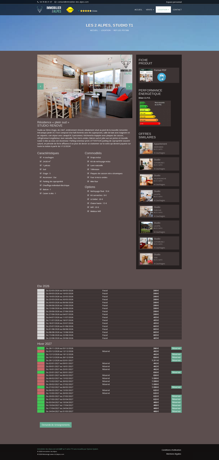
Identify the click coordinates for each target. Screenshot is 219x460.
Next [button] (129, 86)
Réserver (176, 348)
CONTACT (177, 9)
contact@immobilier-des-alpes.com (73, 2)
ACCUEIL (138, 9)
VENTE (149, 9)
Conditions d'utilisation (171, 450)
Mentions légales (173, 454)
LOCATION (163, 9)
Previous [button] (40, 86)
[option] (84, 86)
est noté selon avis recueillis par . (67, 449)
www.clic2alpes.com (57, 454)
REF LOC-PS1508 (121, 30)
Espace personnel (174, 2)
